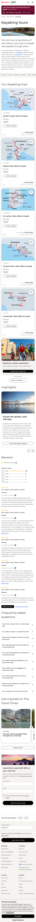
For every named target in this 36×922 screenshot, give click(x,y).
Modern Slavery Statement (26, 893)
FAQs (28, 74)
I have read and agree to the (17, 797)
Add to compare (11, 125)
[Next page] (33, 451)
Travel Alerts (4, 858)
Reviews (23, 74)
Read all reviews (8, 606)
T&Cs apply (4, 835)
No (26, 818)
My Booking (4, 848)
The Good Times (23, 852)
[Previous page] (28, 451)
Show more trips (16, 380)
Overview (3, 74)
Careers (21, 858)
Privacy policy (22, 861)
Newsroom (4, 890)
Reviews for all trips (21, 606)
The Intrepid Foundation (26, 881)
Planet (20, 887)
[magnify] (28, 2)
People (21, 884)
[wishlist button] (31, 92)
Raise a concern (5, 893)
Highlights (17, 74)
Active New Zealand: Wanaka (18, 443)
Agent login (4, 867)
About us (21, 848)
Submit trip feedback (7, 852)
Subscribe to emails (18, 840)
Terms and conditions (25, 776)
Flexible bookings (6, 861)
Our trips (9, 74)
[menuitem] (5, 2)
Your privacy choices (27, 864)
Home (3, 16)
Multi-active (10, 16)
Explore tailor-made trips (18, 371)
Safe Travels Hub (6, 855)
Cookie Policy (10, 912)
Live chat (4, 881)
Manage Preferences (18, 920)
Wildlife (21, 890)
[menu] (32, 2)
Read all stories (18, 747)
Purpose (21, 875)
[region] (18, 910)
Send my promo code (18, 803)
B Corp (21, 878)
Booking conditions (7, 864)
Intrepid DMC (22, 855)
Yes (20, 818)
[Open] (16, 463)
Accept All (18, 916)
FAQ (2, 884)
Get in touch (4, 878)
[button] (31, 92)
